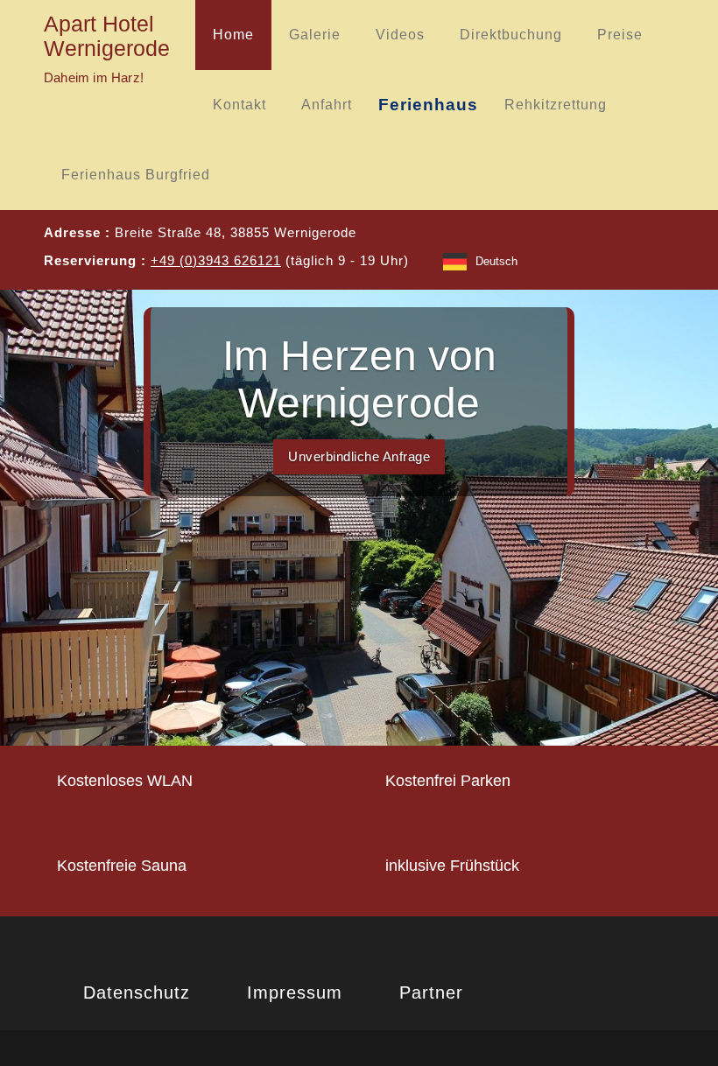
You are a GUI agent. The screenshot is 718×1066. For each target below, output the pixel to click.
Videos (400, 34)
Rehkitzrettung (555, 104)
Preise (620, 34)
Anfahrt (326, 104)
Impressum (294, 992)
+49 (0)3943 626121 (216, 260)
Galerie (315, 34)
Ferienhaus (428, 104)
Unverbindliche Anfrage (359, 456)
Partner (431, 992)
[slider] (359, 518)
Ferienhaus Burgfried (135, 174)
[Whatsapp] (598, 260)
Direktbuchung (511, 34)
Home (233, 34)
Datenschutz (136, 992)
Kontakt (239, 104)
